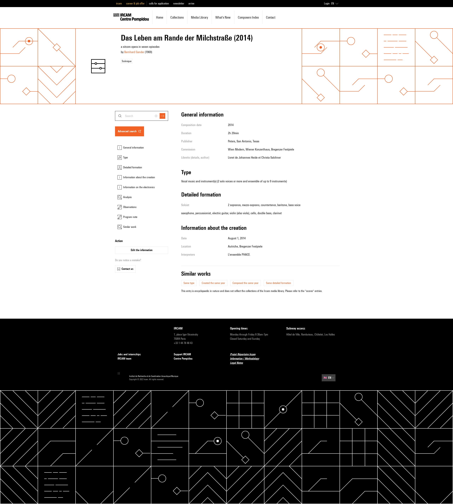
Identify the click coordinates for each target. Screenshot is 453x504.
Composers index (248, 17)
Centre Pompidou (183, 358)
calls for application (159, 3)
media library (199, 17)
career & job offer (135, 3)
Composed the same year (246, 283)
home (159, 17)
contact (270, 17)
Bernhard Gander (134, 52)
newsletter (178, 3)
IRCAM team (124, 358)
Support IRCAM (182, 354)
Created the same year (213, 283)
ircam (119, 3)
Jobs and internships (129, 354)
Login (327, 3)
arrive (191, 3)
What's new (223, 17)
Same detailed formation (278, 283)
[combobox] (141, 116)
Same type (189, 283)
